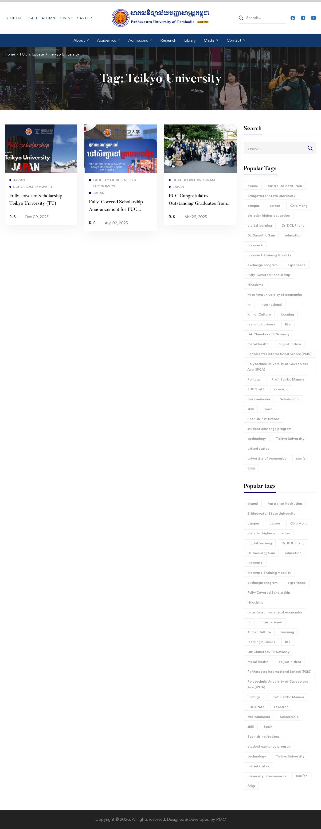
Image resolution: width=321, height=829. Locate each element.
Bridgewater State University (271, 196)
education (293, 235)
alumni (252, 186)
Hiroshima (255, 285)
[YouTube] (314, 17)
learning (287, 314)
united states (258, 448)
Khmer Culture (259, 314)
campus (253, 206)
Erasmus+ (255, 245)
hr (249, 304)
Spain (268, 409)
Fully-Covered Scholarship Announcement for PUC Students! (116, 210)
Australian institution (285, 186)
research (281, 389)
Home (10, 54)
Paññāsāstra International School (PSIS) (279, 354)
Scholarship (289, 399)
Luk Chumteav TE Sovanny (268, 334)
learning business (261, 324)
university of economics (266, 458)
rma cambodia (258, 399)
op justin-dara (289, 344)
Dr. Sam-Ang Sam (261, 235)
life (288, 324)
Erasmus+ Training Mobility (269, 255)
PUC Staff (255, 389)
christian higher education (268, 215)
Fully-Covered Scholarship (268, 275)
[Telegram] (303, 17)
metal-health (258, 344)
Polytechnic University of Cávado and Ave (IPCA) (277, 366)
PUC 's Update (32, 54)
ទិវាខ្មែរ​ (251, 468)
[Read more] (41, 127)
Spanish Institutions (263, 419)
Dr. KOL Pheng (293, 225)
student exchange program (269, 429)
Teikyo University (290, 439)
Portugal (254, 379)
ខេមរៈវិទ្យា (301, 458)
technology (256, 439)
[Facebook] (293, 17)
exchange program (262, 265)
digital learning (259, 225)
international (271, 304)
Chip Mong (299, 206)
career (275, 206)
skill (250, 409)
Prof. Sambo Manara (287, 379)
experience (296, 265)
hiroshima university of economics (274, 294)
